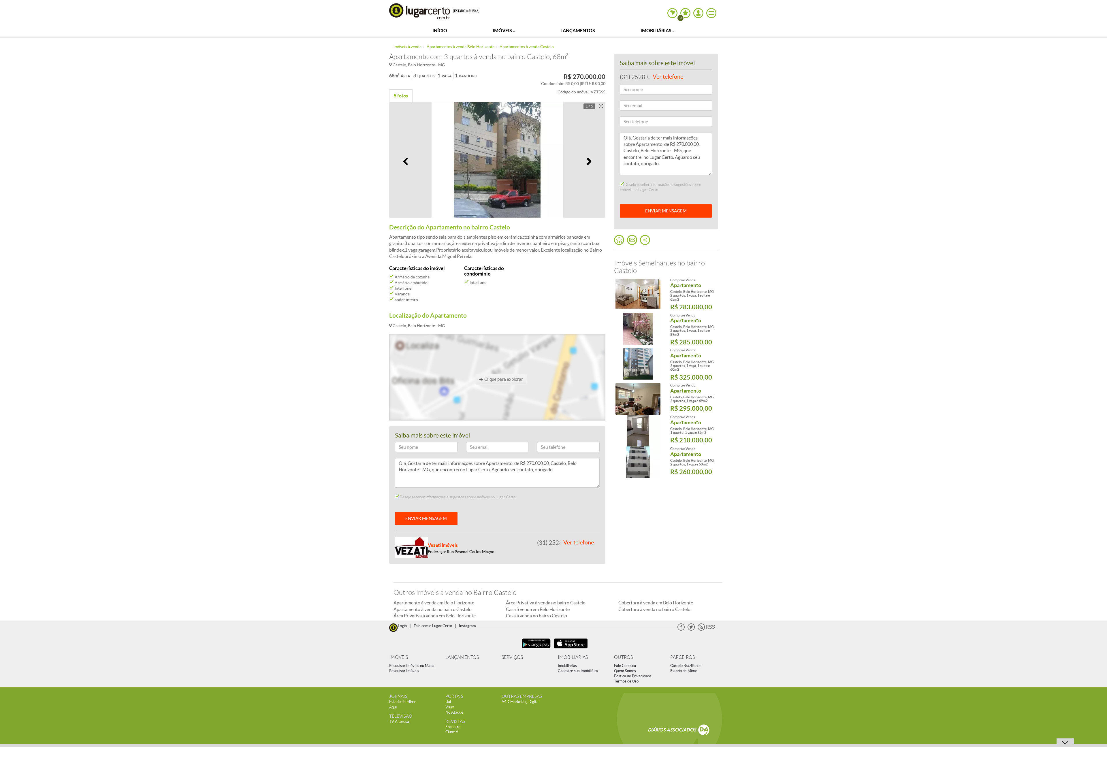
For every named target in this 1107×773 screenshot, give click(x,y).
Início (439, 30)
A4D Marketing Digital (520, 702)
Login (402, 626)
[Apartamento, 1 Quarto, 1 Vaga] (638, 430)
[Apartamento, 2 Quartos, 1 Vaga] (638, 399)
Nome (403, 448)
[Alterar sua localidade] (672, 13)
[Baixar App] (536, 649)
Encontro (452, 727)
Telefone (547, 448)
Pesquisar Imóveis (404, 671)
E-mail (474, 448)
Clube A (451, 732)
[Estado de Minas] (466, 10)
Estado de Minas (684, 671)
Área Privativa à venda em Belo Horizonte (435, 615)
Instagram (467, 626)
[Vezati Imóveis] (411, 546)
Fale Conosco (625, 665)
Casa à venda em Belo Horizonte (538, 609)
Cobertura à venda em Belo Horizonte (655, 602)
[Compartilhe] (645, 240)
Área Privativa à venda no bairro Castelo (545, 602)
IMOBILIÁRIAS (573, 657)
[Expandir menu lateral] (711, 13)
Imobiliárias (656, 30)
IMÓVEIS (398, 657)
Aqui (393, 707)
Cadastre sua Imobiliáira (578, 671)
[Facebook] (681, 629)
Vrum (449, 707)
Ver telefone (578, 542)
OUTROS (623, 657)
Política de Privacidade (632, 676)
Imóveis (503, 30)
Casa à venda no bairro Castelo (536, 615)
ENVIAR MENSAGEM (426, 518)
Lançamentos (577, 30)
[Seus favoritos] (619, 240)
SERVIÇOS (512, 657)
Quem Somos (625, 671)
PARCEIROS (682, 657)
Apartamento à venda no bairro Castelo (433, 609)
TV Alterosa (399, 721)
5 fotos (401, 95)
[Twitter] (691, 629)
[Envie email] (632, 240)
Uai (448, 702)
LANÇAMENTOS (462, 657)
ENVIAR (666, 210)
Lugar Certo (419, 11)
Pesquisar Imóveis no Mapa (411, 665)
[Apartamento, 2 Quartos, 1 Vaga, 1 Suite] (638, 294)
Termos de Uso (626, 681)
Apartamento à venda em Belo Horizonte (434, 602)
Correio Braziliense (685, 665)
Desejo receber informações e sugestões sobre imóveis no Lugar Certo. (457, 497)
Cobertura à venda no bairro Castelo (654, 609)
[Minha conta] (698, 13)
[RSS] (706, 629)
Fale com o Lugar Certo (433, 626)
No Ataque (454, 712)
